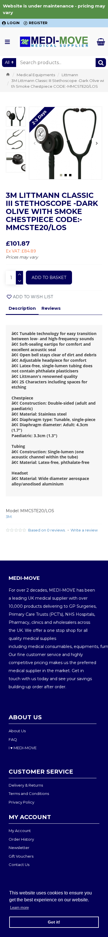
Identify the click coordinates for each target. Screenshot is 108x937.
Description (22, 308)
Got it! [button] (54, 922)
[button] (34, 143)
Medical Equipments (36, 74)
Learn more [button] (19, 907)
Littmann (70, 74)
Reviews (51, 308)
